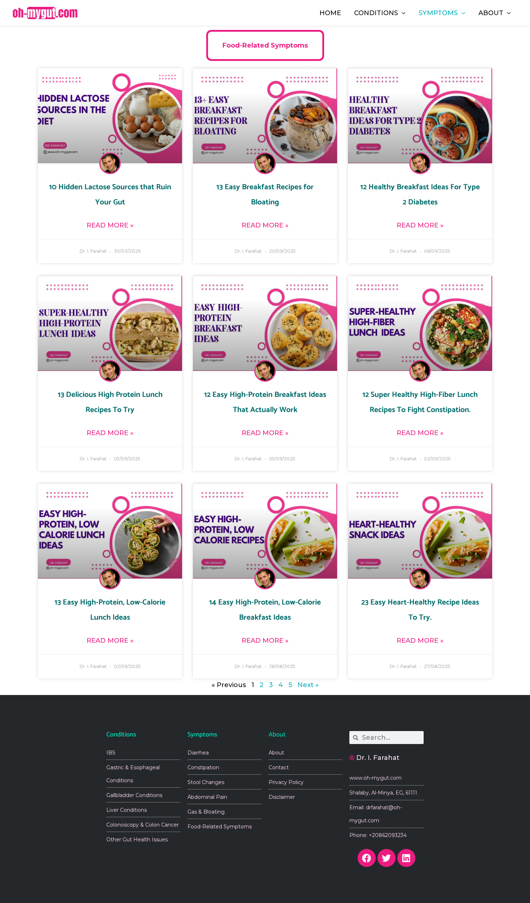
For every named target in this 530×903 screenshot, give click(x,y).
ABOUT (490, 13)
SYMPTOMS (438, 13)
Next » (308, 685)
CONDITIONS (376, 13)
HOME (330, 13)
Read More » (110, 225)
